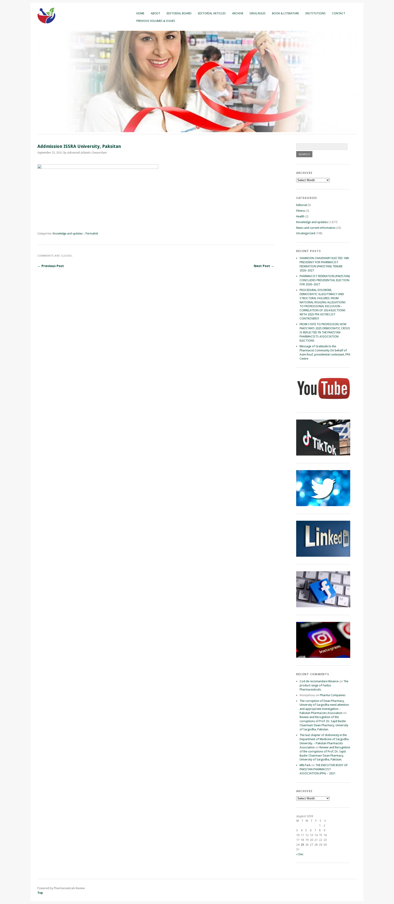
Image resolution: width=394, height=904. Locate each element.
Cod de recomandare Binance (319, 681)
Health (300, 216)
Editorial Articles (212, 13)
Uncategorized (305, 233)
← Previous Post (50, 266)
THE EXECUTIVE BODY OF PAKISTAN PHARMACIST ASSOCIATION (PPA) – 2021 (324, 769)
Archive (237, 13)
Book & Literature (285, 13)
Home (140, 13)
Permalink (92, 233)
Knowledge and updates (68, 233)
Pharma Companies (332, 695)
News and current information (315, 227)
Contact (338, 13)
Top (40, 892)
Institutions (315, 13)
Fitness (300, 210)
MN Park (305, 765)
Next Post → (264, 266)
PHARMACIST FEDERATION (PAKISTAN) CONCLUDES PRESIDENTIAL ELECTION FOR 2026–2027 (325, 280)
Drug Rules (258, 13)
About (155, 13)
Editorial (301, 205)
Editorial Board (179, 13)
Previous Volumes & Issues (155, 21)
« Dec (299, 854)
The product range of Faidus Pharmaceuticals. (324, 685)
